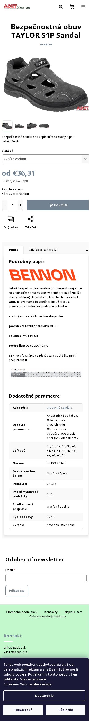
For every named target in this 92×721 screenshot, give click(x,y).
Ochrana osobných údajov (47, 616)
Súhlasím (65, 710)
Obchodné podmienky (21, 612)
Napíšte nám (73, 612)
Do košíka (61, 205)
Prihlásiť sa (17, 591)
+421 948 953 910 (15, 652)
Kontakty (51, 612)
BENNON (46, 45)
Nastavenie (44, 695)
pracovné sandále (59, 407)
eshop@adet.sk (15, 647)
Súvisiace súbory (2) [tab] (43, 250)
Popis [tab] (13, 250)
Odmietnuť (23, 710)
